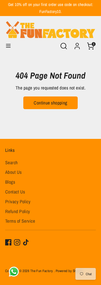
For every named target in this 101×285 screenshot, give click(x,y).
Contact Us (15, 192)
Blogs (10, 182)
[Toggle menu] (8, 46)
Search (11, 162)
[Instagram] (17, 242)
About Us (13, 172)
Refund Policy (17, 211)
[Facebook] (8, 242)
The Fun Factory (42, 270)
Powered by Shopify (69, 270)
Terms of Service (20, 221)
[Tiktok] (26, 242)
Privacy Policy (17, 201)
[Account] (77, 44)
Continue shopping (50, 103)
